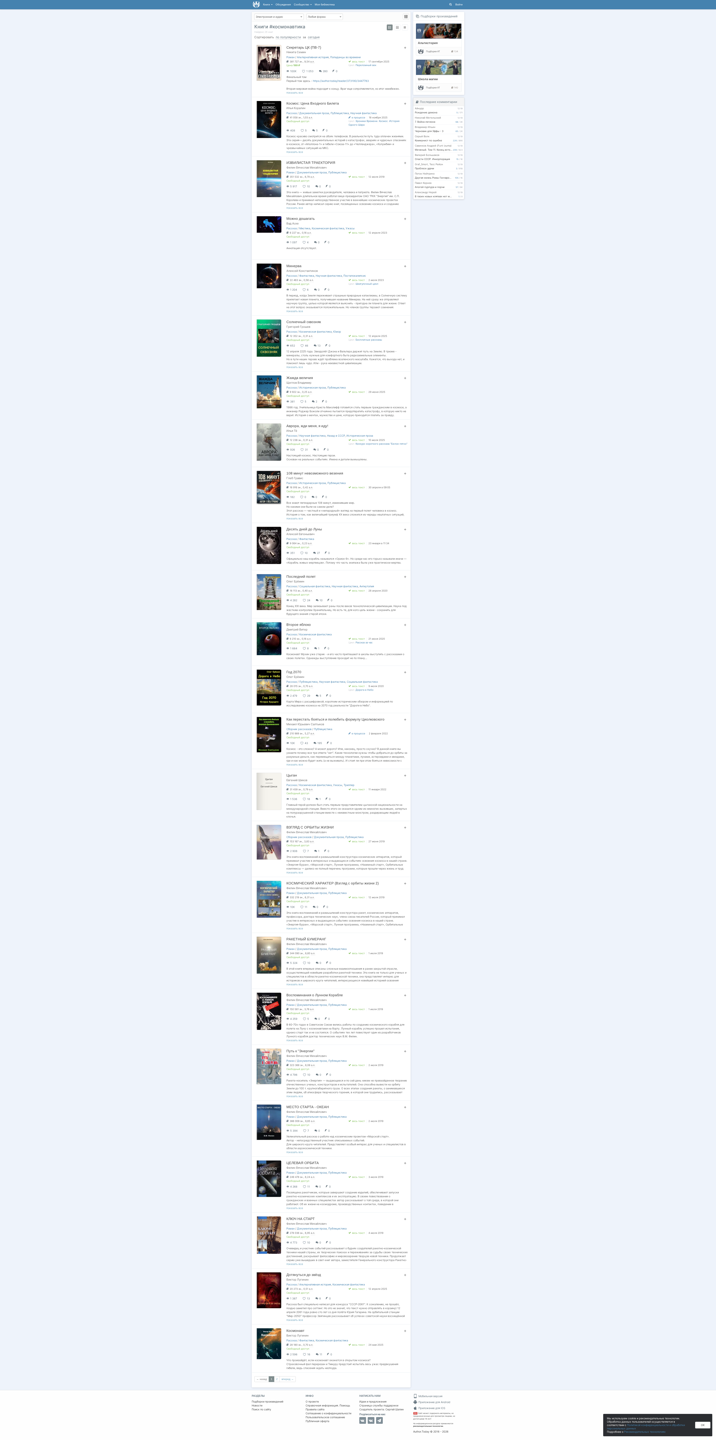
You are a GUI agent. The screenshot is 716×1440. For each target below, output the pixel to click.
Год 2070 (293, 672)
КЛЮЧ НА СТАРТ (300, 1219)
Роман (290, 57)
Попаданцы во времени (345, 57)
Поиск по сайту (261, 1409)
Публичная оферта (317, 1421)
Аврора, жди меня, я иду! (307, 426)
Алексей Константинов (302, 271)
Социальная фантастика (314, 586)
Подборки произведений (439, 16)
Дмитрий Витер (296, 629)
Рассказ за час (364, 642)
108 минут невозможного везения (314, 473)
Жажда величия (299, 378)
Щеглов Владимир (298, 382)
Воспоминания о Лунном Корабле (314, 995)
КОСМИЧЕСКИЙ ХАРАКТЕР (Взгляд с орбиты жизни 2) (332, 883)
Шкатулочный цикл (367, 283)
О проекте (312, 1401)
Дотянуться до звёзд (303, 1275)
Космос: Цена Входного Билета (312, 103)
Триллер (349, 785)
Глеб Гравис (294, 478)
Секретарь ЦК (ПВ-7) (303, 47)
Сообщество (302, 4)
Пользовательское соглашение (325, 1417)
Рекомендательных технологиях (645, 1431)
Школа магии (428, 79)
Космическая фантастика (328, 228)
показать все (294, 92)
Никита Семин (296, 52)
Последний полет (301, 576)
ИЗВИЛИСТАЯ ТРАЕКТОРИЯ (310, 163)
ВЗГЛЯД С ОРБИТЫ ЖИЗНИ (310, 827)
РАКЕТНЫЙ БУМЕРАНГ (306, 939)
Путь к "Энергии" (300, 1051)
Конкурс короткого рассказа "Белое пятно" (381, 443)
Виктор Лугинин (297, 1279)
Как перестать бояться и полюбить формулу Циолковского (335, 719)
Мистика (304, 228)
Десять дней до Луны (304, 529)
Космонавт (295, 1331)
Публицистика (340, 113)
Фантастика (306, 275)
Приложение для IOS (431, 1408)
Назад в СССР (336, 435)
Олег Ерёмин (295, 581)
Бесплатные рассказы (369, 339)
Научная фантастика (363, 113)
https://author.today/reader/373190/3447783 (341, 80)
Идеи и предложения (373, 1401)
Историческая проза (312, 387)
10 (321, 600)
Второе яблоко (298, 625)
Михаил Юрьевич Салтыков (305, 724)
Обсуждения (283, 4)
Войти (459, 4)
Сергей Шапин (394, 1409)
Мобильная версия (430, 1396)
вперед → (288, 1379)
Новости (257, 1405)
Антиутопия (366, 586)
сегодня (314, 37)
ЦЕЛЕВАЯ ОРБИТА (302, 1163)
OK (703, 1425)
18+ (415, 1413)
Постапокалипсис (354, 275)
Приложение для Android (434, 1402)
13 (319, 345)
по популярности (288, 37)
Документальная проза (314, 113)
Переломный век (366, 65)
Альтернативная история (313, 57)
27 (318, 552)
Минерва (294, 266)
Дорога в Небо (364, 689)
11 (321, 1354)
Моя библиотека (325, 4)
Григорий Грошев (298, 326)
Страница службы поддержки (378, 1405)
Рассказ (291, 113)
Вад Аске (292, 223)
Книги (267, 4)
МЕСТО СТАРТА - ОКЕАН (307, 1107)
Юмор (337, 331)
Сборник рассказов (299, 729)
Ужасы (350, 228)
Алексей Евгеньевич (300, 534)
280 (325, 71)
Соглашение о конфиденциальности (328, 1413)
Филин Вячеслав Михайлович (306, 167)
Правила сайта (315, 1409)
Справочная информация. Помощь (328, 1405)
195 (319, 743)
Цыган (291, 775)
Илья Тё (291, 431)
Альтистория (428, 43)
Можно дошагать (300, 219)
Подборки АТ (433, 51)
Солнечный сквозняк (303, 322)
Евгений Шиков (296, 780)
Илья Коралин (295, 108)
